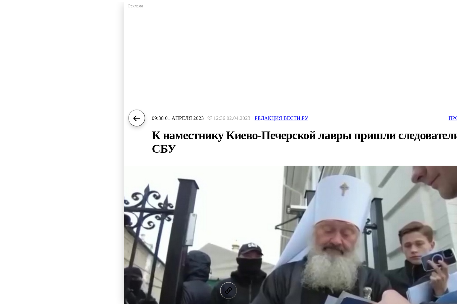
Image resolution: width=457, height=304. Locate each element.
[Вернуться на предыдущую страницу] (136, 118)
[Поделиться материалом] (228, 290)
